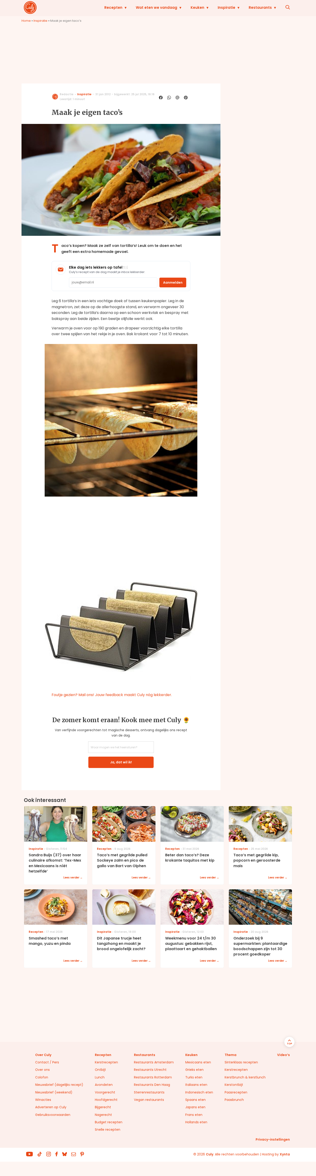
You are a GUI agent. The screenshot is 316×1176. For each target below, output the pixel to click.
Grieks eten (194, 1069)
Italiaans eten (196, 1084)
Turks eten (193, 1077)
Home (26, 20)
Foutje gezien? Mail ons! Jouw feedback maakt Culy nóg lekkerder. (112, 694)
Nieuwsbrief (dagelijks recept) (59, 1084)
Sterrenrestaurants (149, 1092)
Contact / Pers (47, 1062)
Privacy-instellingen (273, 1139)
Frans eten (193, 1114)
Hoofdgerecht (106, 1099)
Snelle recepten (107, 1129)
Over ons (42, 1069)
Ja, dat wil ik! (121, 762)
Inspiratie (226, 7)
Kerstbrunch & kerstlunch (245, 1077)
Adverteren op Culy (50, 1107)
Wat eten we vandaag (156, 7)
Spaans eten (195, 1099)
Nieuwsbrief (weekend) (53, 1092)
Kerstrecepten (106, 1062)
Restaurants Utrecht (150, 1069)
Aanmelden (173, 282)
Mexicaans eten (198, 1062)
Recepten (113, 7)
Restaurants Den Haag (152, 1084)
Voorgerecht (105, 1092)
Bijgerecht (103, 1107)
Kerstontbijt (234, 1084)
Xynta (285, 1154)
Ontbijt (100, 1069)
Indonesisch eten (199, 1092)
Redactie (66, 94)
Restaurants (260, 7)
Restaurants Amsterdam (154, 1062)
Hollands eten (196, 1122)
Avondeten (104, 1084)
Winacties (43, 1099)
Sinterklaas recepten (241, 1062)
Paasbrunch (234, 1099)
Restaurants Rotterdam (153, 1077)
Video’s (283, 1055)
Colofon (41, 1077)
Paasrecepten (236, 1092)
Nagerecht (103, 1114)
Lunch (100, 1077)
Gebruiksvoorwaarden (52, 1114)
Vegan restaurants (149, 1099)
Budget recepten (108, 1122)
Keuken (197, 7)
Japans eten (195, 1107)
